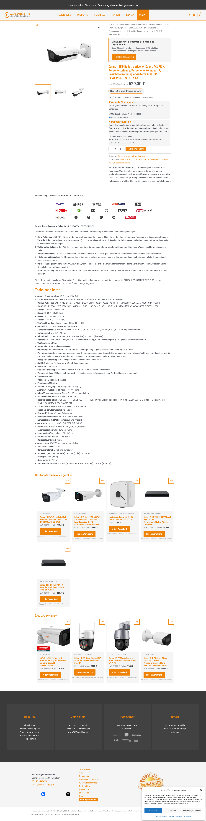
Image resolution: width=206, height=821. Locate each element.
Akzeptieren (153, 810)
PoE (130, 159)
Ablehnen (172, 810)
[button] (201, 790)
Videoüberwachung (122, 24)
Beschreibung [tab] (41, 195)
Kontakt (82, 796)
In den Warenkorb (136, 149)
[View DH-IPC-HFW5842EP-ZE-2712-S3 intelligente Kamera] (43, 92)
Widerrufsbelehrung (88, 783)
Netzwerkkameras (139, 24)
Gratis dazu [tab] (79, 195)
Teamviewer (84, 769)
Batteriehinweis (86, 786)
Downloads (84, 789)
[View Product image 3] (78, 92)
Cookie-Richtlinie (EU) (89, 779)
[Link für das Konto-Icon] (194, 15)
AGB (81, 773)
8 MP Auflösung (153, 159)
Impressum (187, 816)
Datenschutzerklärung (175, 816)
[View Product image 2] (60, 92)
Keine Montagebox (119, 117)
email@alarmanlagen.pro (43, 784)
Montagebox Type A (127, 114)
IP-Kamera (124, 159)
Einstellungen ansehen (192, 810)
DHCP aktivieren (123, 136)
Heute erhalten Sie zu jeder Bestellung (101, 5)
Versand (127, 97)
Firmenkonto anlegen (124, 57)
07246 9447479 (39, 781)
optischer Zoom (139, 159)
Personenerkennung (122, 163)
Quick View (54, 508)
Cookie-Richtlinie (161, 816)
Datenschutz (84, 776)
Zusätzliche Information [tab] (60, 195)
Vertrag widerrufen (88, 799)
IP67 (161, 159)
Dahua (110, 163)
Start (110, 24)
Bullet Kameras (155, 24)
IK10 (166, 159)
